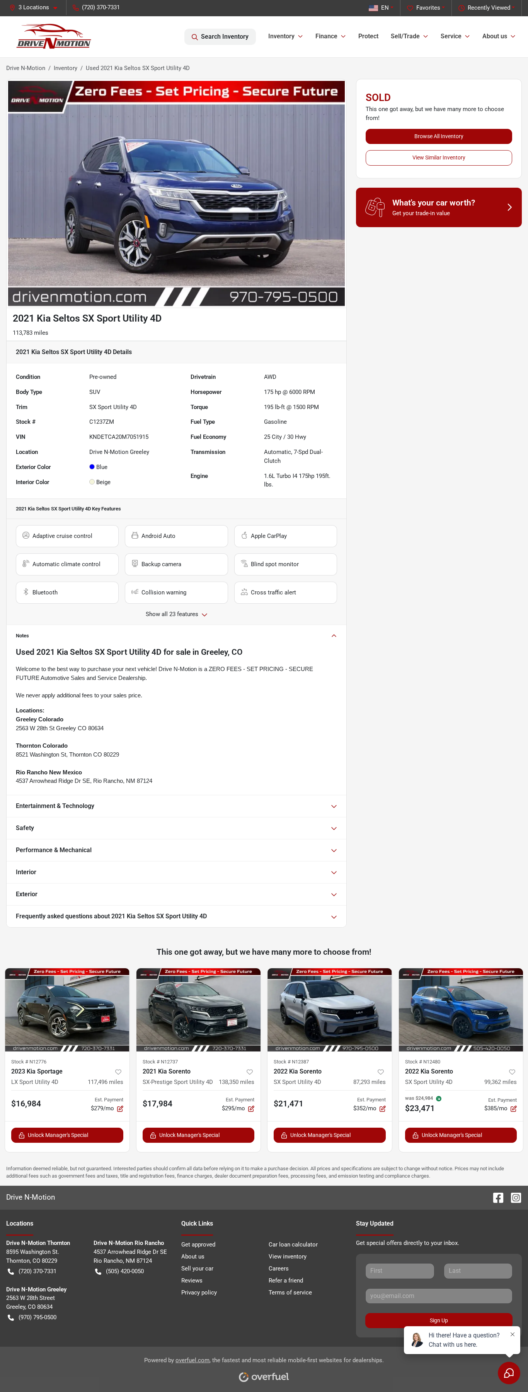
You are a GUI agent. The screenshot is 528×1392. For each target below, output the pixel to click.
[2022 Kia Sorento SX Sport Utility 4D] (329, 1009)
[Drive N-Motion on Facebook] (495, 1197)
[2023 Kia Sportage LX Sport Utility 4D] (67, 1009)
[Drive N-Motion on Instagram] (513, 1197)
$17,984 (157, 1103)
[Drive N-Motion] (53, 36)
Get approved (198, 1244)
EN (385, 7)
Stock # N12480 (422, 1062)
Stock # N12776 (28, 1062)
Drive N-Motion (25, 68)
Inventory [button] (281, 36)
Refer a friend (286, 1280)
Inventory (65, 68)
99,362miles (500, 1082)
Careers (279, 1268)
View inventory (288, 1256)
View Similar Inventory (438, 157)
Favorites (428, 7)
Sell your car (197, 1268)
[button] (36, 7)
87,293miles (369, 1082)
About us (192, 1256)
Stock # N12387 (291, 1062)
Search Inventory (225, 36)
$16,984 (26, 1103)
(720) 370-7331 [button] (101, 7)
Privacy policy (199, 1292)
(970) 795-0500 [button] (37, 1317)
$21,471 (288, 1103)
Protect (368, 36)
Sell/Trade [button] (405, 36)
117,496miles (105, 1082)
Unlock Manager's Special (58, 1135)
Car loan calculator (293, 1244)
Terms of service (290, 1292)
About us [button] (494, 36)
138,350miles (236, 1082)
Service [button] (451, 36)
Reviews (192, 1280)
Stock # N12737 (160, 1062)
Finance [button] (326, 36)
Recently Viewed (489, 7)
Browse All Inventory (438, 136)
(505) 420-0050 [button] (125, 1271)
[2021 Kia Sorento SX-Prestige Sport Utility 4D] (198, 1009)
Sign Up (439, 1320)
